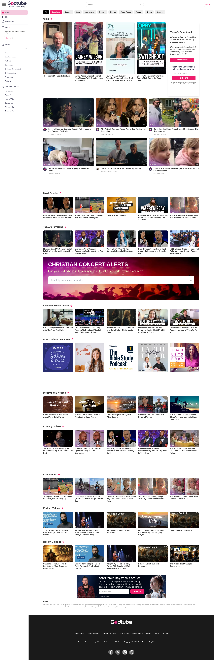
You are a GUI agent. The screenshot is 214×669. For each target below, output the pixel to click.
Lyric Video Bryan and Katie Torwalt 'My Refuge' (121, 168)
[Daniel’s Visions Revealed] (184, 520)
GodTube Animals (54, 174)
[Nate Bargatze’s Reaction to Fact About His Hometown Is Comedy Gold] (153, 238)
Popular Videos (79, 633)
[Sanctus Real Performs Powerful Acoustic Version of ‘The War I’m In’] (184, 317)
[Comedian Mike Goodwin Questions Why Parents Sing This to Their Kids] (89, 238)
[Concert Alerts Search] (191, 280)
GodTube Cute (158, 174)
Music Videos (126, 12)
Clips (46, 19)
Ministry (102, 12)
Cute (78, 12)
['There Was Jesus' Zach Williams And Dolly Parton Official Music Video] (121, 317)
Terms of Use (82, 642)
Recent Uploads (52, 541)
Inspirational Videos (54, 392)
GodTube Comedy (54, 134)
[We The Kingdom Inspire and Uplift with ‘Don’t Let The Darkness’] (58, 317)
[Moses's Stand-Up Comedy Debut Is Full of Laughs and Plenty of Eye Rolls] (58, 238)
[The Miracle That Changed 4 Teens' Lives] (184, 553)
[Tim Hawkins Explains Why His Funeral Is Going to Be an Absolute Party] (58, 438)
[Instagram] (124, 652)
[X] (117, 652)
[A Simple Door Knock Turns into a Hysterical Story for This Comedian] (89, 438)
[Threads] (131, 652)
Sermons (160, 12)
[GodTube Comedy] (45, 129)
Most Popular (50, 193)
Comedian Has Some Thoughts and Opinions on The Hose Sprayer (175, 130)
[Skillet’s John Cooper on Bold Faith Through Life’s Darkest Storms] (58, 520)
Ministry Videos (137, 633)
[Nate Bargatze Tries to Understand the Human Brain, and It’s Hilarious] (58, 205)
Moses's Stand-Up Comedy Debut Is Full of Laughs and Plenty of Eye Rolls (69, 130)
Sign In (8, 38)
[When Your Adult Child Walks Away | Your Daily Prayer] (58, 404)
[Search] (140, 4)
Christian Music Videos (56, 305)
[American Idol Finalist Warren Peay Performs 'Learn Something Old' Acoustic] (153, 205)
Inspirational (89, 12)
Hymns (149, 12)
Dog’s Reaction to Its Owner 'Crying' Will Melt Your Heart (69, 170)
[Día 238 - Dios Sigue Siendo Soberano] (121, 520)
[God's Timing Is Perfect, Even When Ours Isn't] (121, 404)
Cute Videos (50, 474)
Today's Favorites (53, 227)
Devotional (56, 12)
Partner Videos (51, 508)
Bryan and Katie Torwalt (109, 171)
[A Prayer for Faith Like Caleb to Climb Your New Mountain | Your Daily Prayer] (184, 404)
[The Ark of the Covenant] (121, 205)
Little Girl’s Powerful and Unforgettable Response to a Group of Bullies (176, 170)
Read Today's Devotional (182, 60)
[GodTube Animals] (45, 169)
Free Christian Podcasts (56, 339)
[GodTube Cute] (150, 169)
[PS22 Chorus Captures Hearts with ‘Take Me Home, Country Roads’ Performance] (184, 238)
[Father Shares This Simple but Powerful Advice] (153, 404)
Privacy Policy (96, 642)
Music (157, 633)
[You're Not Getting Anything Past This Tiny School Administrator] (184, 205)
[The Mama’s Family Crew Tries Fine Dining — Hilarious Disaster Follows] (184, 438)
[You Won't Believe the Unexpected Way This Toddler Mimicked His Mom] (121, 486)
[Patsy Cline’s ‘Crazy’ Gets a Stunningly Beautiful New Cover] (121, 238)
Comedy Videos (52, 426)
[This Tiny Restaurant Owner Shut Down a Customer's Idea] (184, 486)
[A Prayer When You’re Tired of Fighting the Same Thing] (89, 404)
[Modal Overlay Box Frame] (184, 75)
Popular (139, 12)
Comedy (68, 12)
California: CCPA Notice (112, 642)
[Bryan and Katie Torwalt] (97, 169)
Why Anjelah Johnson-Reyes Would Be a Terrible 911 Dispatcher (123, 130)
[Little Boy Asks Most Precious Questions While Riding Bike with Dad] (89, 486)
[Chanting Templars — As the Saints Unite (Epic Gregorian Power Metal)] (58, 553)
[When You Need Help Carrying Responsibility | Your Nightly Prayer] (153, 520)
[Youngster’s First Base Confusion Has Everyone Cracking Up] (89, 205)
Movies (113, 12)
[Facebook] (110, 652)
